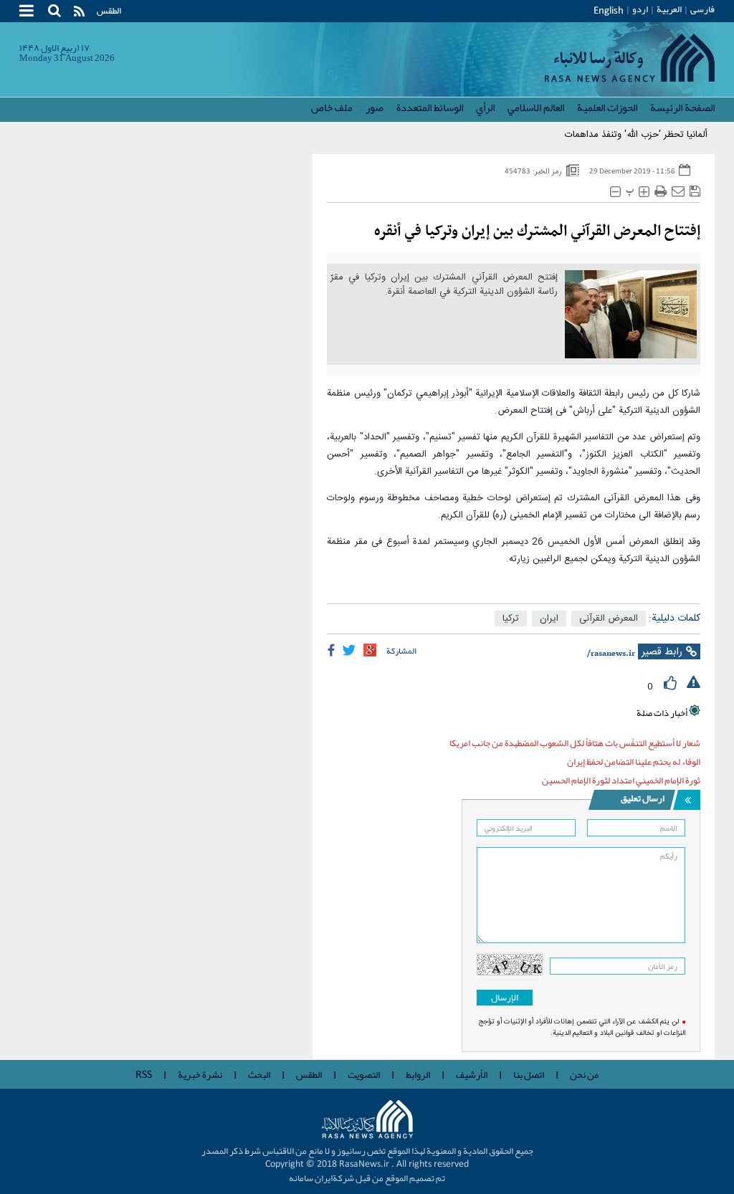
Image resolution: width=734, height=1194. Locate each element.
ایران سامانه (311, 1178)
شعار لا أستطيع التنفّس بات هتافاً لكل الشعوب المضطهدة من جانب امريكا (574, 743)
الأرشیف (471, 1074)
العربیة (669, 9)
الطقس (109, 10)
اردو (640, 9)
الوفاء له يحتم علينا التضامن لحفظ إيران (633, 762)
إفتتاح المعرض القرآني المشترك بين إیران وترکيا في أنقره (537, 231)
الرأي (485, 107)
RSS (143, 1075)
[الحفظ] (695, 192)
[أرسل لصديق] (678, 192)
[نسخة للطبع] (660, 192)
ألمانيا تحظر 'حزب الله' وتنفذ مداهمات (636, 135)
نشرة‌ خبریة (200, 1074)
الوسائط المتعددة (429, 107)
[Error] (693, 683)
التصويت (364, 1074)
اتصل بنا (528, 1074)
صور (374, 107)
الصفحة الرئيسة (682, 107)
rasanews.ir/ (611, 653)
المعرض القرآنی (608, 618)
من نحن (584, 1074)
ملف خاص (332, 107)
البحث (259, 1074)
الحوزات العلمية (607, 107)
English (609, 11)
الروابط (418, 1074)
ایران (549, 618)
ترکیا (510, 618)
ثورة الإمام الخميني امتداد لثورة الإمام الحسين (621, 780)
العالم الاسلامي (535, 107)
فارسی (702, 9)
